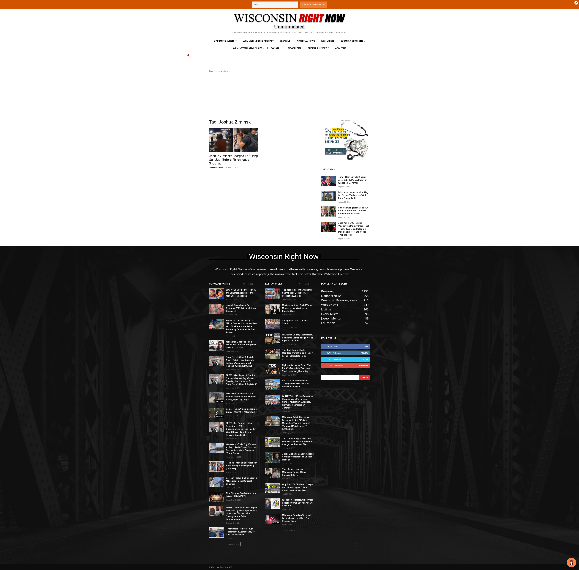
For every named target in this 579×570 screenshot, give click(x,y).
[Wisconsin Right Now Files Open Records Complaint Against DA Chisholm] (272, 503)
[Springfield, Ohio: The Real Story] (272, 324)
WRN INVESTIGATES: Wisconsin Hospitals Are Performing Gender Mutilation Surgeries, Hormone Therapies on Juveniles (297, 402)
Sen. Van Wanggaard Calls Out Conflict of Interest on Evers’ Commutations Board (353, 211)
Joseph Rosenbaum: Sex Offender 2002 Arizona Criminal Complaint (241, 308)
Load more (232, 544)
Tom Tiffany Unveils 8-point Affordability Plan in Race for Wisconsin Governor (352, 180)
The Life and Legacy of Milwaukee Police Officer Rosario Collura (294, 472)
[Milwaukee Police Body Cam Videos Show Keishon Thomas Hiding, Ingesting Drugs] (216, 397)
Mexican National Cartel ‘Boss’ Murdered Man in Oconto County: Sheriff (297, 308)
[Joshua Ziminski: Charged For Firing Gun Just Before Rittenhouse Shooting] (233, 140)
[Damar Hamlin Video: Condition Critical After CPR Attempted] (216, 413)
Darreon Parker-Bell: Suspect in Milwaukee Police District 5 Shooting (241, 481)
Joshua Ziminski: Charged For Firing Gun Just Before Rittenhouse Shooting (233, 159)
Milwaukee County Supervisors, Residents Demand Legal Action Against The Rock (297, 338)
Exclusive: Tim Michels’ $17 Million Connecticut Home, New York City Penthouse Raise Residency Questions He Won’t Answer (241, 326)
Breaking (213, 151)
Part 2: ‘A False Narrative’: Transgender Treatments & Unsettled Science (296, 383)
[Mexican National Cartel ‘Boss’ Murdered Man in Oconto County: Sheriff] (272, 309)
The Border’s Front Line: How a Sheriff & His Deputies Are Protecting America (297, 293)
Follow (364, 353)
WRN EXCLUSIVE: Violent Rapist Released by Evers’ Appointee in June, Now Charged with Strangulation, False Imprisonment (241, 513)
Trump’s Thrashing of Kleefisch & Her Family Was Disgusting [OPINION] (241, 466)
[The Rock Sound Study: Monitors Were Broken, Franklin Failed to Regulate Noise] (272, 354)
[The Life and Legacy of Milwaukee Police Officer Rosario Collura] (272, 473)
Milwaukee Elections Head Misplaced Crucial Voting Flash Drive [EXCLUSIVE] (241, 345)
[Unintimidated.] (289, 21)
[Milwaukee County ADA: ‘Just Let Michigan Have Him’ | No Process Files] (272, 519)
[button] (188, 55)
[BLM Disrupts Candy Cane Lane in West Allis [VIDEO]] (216, 497)
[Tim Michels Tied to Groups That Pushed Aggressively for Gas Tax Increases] (216, 532)
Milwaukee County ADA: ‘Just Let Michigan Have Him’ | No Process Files (296, 518)
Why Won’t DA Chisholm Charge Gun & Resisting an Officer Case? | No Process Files (297, 487)
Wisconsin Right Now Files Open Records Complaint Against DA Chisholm (297, 503)
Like (366, 346)
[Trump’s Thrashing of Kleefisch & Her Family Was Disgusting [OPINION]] (216, 466)
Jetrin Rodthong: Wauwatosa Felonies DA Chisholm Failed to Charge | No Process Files (297, 441)
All (244, 284)
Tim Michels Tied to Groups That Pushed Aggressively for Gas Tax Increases (241, 532)
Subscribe (363, 365)
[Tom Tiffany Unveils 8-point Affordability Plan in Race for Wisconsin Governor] (328, 181)
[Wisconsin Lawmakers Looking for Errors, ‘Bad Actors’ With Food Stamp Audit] (328, 196)
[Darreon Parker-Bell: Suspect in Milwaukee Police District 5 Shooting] (216, 482)
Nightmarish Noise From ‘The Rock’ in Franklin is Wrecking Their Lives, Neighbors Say (296, 368)
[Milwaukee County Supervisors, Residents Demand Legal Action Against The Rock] (272, 338)
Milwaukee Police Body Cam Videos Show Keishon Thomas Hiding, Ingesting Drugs (241, 396)
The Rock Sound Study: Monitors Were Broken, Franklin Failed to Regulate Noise (297, 353)
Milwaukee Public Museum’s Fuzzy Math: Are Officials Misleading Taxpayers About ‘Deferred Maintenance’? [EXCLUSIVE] (296, 423)
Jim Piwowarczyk (216, 167)
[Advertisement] (289, 96)
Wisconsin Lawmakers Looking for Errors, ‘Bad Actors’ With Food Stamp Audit (353, 195)
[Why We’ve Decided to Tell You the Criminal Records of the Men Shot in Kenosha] (216, 293)
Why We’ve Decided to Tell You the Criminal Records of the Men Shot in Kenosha (241, 293)
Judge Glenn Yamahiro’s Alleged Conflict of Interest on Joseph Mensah (298, 457)
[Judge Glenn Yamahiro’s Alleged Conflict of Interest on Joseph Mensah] (272, 458)
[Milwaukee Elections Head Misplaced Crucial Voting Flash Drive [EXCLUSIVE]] (216, 345)
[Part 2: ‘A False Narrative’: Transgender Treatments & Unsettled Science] (272, 384)
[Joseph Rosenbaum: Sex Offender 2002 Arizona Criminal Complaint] (216, 309)
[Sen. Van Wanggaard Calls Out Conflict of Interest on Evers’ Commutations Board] (328, 211)
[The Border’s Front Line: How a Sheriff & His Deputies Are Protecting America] (272, 293)
